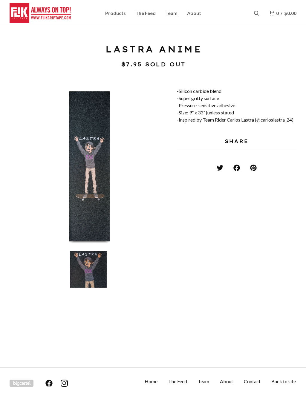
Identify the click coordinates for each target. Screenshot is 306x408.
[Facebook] (49, 383)
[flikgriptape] (41, 13)
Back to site (283, 381)
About (194, 13)
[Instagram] (64, 383)
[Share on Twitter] (220, 167)
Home (151, 381)
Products (115, 13)
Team (171, 13)
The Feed (145, 13)
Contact (252, 381)
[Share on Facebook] (236, 167)
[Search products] (256, 13)
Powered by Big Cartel (21, 383)
